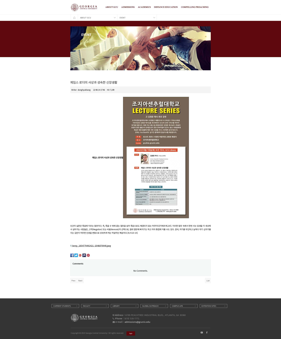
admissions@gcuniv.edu (137, 321)
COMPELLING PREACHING (195, 7)
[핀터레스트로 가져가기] (88, 254)
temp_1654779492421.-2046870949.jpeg (91, 245)
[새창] (202, 332)
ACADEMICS (144, 7)
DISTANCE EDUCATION (166, 7)
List (208, 280)
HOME (74, 17)
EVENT (122, 17)
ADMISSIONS (128, 7)
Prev (73, 280)
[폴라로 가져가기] (84, 254)
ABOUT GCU (111, 7)
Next (80, 280)
